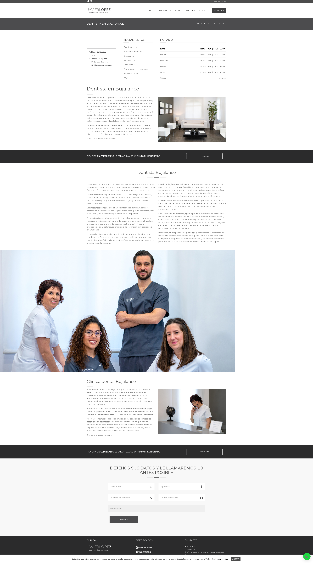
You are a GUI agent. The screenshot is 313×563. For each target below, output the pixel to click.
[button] (307, 556)
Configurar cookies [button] (220, 559)
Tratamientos (164, 10)
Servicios (190, 10)
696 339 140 (190, 549)
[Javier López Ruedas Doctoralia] (144, 552)
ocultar (93, 55)
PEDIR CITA (219, 10)
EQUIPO (178, 10)
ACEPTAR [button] (235, 559)
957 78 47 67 (191, 546)
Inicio (150, 10)
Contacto (204, 10)
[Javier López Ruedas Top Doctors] (144, 547)
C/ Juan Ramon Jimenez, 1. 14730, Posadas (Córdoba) (205, 552)
